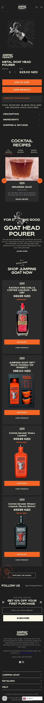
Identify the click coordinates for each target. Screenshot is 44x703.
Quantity (5, 69)
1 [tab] (21, 49)
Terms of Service (10, 698)
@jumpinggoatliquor (33, 585)
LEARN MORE (22, 251)
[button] (2, 7)
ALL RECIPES (8, 151)
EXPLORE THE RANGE (22, 575)
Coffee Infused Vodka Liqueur (22, 434)
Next (39, 180)
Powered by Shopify (31, 694)
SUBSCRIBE (23, 618)
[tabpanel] (21, 33)
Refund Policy (17, 700)
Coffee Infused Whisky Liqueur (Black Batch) (22, 505)
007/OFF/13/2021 (26, 653)
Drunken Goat (22, 187)
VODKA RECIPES (20, 151)
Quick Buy (22, 412)
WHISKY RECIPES (34, 151)
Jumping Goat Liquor (18, 694)
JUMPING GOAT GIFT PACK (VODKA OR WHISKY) (22, 365)
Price (21, 69)
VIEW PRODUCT (22, 90)
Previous (4, 180)
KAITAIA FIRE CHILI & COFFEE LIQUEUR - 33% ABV (22, 290)
